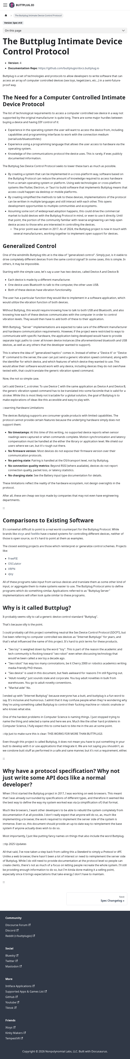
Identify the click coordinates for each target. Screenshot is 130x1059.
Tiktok (9, 1008)
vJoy (10, 574)
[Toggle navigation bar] (5, 5)
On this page (13, 30)
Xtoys (8, 1027)
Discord (10, 930)
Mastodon (12, 966)
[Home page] (6, 15)
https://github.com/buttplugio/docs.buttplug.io (68, 68)
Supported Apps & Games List (24, 991)
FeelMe (35, 534)
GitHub (10, 997)
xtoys (21, 534)
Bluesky (10, 955)
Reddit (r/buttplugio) (18, 936)
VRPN (11, 569)
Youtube (10, 1002)
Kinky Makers (14, 1033)
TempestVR (12, 1038)
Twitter (10, 961)
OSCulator (14, 563)
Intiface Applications (18, 986)
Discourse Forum (16, 925)
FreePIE (13, 558)
